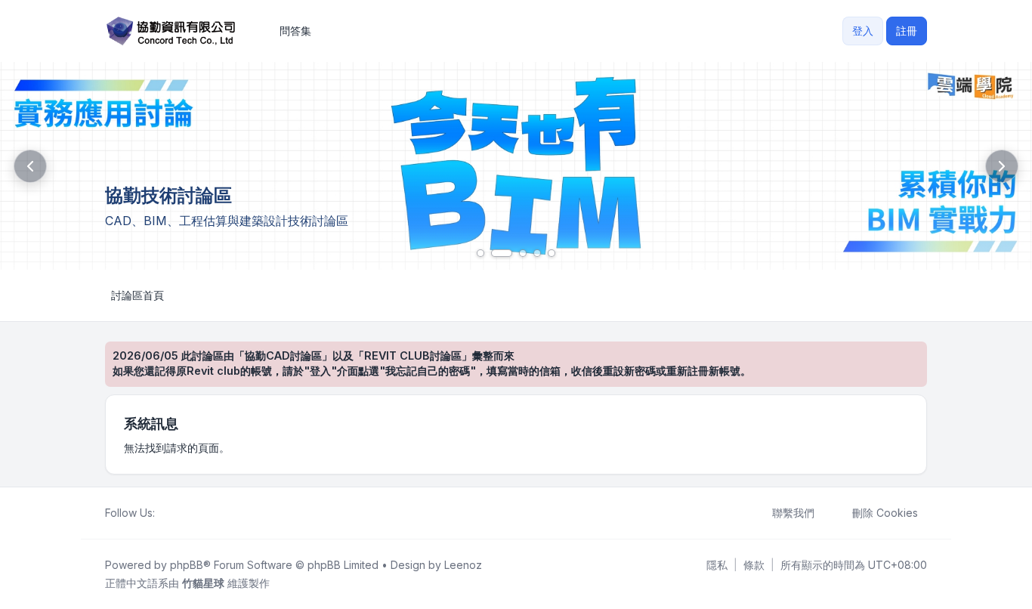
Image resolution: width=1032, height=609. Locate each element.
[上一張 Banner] (30, 166)
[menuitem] (717, 565)
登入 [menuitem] (862, 30)
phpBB (186, 564)
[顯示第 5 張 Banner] (551, 253)
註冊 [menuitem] (906, 30)
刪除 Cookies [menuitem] (885, 512)
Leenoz (463, 564)
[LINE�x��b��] (176, 513)
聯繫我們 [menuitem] (793, 512)
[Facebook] (164, 513)
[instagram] (200, 513)
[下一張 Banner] (1001, 166)
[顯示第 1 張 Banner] (480, 253)
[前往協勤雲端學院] (516, 166)
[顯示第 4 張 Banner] (537, 253)
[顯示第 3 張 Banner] (523, 253)
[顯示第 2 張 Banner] (501, 253)
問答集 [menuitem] (295, 30)
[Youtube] (188, 513)
